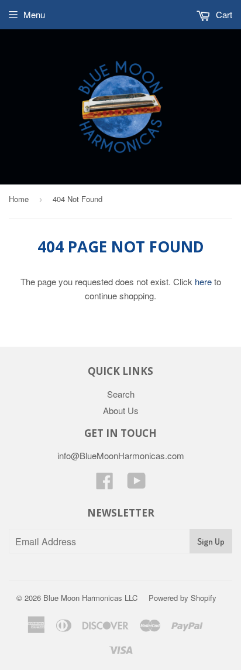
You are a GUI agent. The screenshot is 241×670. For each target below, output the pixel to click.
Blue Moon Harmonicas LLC (90, 597)
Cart (223, 14)
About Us (121, 410)
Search (121, 394)
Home (19, 198)
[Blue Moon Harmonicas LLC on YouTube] (137, 484)
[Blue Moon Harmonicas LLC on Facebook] (104, 484)
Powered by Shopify (182, 597)
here (203, 281)
